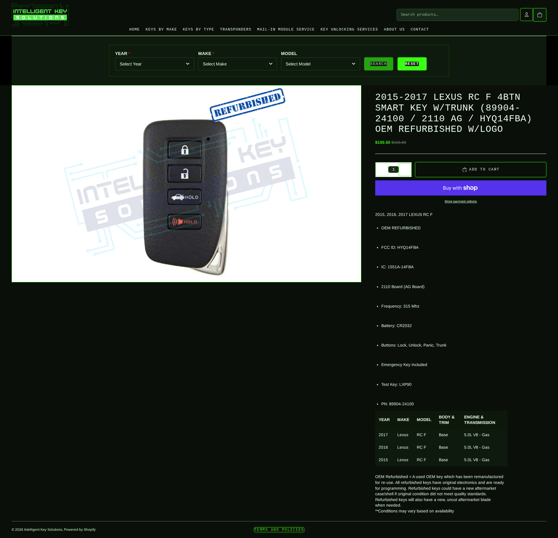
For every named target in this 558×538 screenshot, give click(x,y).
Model (289, 53)
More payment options (461, 201)
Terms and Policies (279, 530)
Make (204, 53)
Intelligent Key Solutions (43, 530)
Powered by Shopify (80, 530)
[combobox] (154, 63)
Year (121, 53)
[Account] (526, 14)
